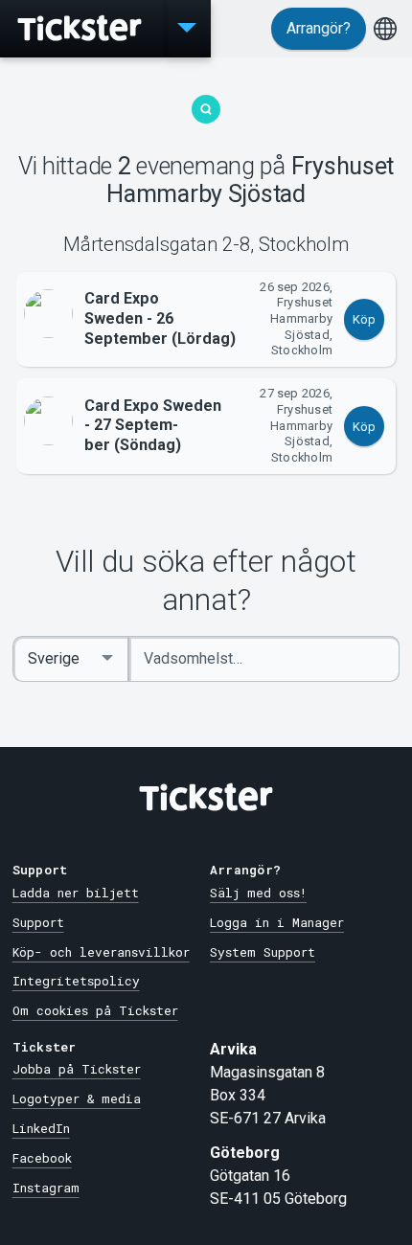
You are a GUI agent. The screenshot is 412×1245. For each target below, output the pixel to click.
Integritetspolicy (76, 980)
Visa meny (187, 28)
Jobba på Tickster (76, 1068)
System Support (262, 952)
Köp (364, 319)
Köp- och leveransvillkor (101, 952)
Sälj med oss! (258, 892)
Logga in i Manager (277, 922)
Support (38, 922)
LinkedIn (41, 1128)
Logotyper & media (76, 1098)
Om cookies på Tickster (95, 1010)
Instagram (46, 1187)
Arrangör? (318, 28)
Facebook (42, 1158)
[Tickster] (81, 28)
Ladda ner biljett (75, 892)
